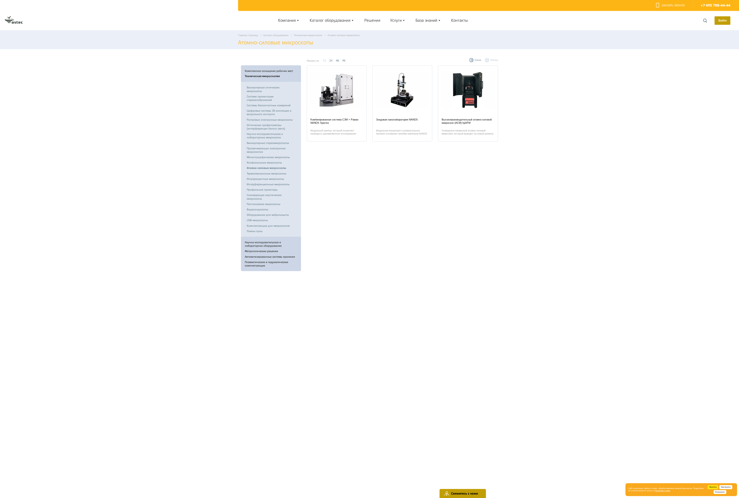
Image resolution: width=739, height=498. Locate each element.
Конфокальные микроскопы (264, 162)
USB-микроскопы (257, 220)
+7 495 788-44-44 (715, 5)
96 (343, 60)
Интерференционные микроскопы (268, 184)
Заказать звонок (673, 5)
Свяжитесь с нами (464, 493)
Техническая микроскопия (262, 76)
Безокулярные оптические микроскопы (263, 89)
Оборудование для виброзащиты (268, 214)
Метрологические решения (261, 251)
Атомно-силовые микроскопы (266, 168)
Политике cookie (662, 491)
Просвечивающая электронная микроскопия (266, 150)
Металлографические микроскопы (268, 157)
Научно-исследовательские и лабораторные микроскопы (265, 135)
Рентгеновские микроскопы (263, 204)
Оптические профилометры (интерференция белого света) (266, 127)
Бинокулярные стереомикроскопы (268, 142)
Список (478, 60)
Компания (287, 20)
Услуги (396, 20)
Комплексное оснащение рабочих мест (269, 70)
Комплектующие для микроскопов (268, 225)
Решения (372, 20)
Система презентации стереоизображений (260, 98)
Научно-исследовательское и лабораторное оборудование (263, 244)
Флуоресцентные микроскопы (265, 178)
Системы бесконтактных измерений (269, 105)
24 (330, 60)
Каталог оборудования (330, 20)
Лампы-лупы (254, 231)
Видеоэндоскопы (257, 209)
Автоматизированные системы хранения (270, 256)
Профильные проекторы (262, 189)
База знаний (426, 20)
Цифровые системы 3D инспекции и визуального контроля (269, 112)
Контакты (459, 20)
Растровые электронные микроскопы (270, 119)
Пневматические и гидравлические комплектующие (266, 264)
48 (337, 60)
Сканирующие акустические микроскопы (264, 196)
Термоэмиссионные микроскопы (266, 173)
